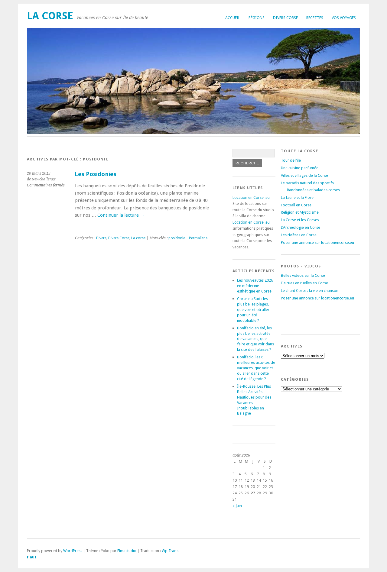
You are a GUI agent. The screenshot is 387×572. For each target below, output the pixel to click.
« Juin (237, 505)
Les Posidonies (95, 174)
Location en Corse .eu (251, 197)
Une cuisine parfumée (299, 168)
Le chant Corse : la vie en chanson (309, 290)
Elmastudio (126, 550)
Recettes (314, 17)
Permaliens (198, 238)
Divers (101, 238)
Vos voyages (344, 17)
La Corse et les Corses (300, 220)
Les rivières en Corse (299, 235)
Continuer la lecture (121, 215)
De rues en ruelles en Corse (304, 283)
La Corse (50, 16)
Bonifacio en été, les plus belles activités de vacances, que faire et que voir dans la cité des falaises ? (255, 339)
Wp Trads (170, 550)
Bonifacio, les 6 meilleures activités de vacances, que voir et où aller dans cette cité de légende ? (256, 368)
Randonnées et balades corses (313, 190)
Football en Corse (296, 205)
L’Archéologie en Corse (300, 227)
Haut (32, 557)
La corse (138, 238)
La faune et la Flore (297, 197)
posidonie (176, 238)
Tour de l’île (291, 160)
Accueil (232, 17)
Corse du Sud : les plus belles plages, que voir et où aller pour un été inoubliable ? (253, 309)
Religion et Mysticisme (300, 212)
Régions (257, 17)
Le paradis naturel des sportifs (307, 183)
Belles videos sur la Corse (303, 275)
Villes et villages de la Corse (304, 175)
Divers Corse (285, 17)
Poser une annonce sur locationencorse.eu (317, 242)
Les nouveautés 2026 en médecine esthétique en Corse (255, 285)
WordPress (72, 550)
